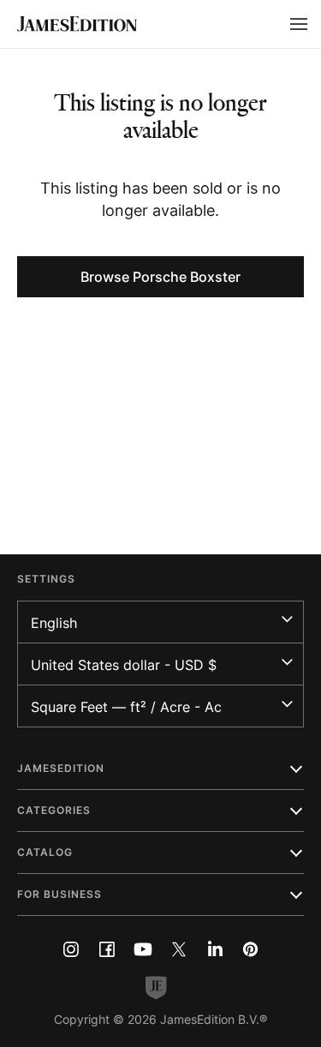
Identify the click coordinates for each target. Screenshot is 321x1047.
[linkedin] (215, 949)
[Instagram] (71, 949)
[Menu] (298, 24)
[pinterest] (251, 949)
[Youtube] (143, 949)
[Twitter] (179, 949)
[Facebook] (107, 949)
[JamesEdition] (77, 24)
